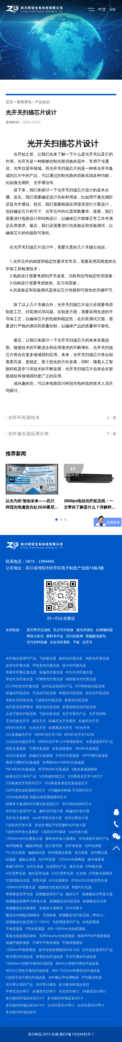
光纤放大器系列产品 (21, 811)
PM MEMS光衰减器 (20, 769)
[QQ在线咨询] (116, 812)
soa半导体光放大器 (47, 817)
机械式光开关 (89, 720)
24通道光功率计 (94, 991)
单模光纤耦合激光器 (21, 672)
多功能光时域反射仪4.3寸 (25, 1005)
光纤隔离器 (14, 845)
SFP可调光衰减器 (95, 755)
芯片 (18, 175)
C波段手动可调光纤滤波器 (25, 977)
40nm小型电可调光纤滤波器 (27, 970)
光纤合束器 (34, 866)
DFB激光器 (93, 866)
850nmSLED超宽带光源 (89, 880)
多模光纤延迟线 (76, 700)
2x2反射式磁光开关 (20, 741)
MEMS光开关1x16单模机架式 (60, 741)
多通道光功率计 (44, 991)
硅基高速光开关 (60, 727)
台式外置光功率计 (61, 1005)
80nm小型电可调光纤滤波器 (77, 963)
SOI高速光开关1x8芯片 (85, 776)
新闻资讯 (24, 101)
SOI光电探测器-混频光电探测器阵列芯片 (36, 797)
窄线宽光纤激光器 (46, 665)
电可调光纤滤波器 (19, 956)
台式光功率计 (69, 991)
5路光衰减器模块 (84, 769)
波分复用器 (53, 845)
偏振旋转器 (36, 852)
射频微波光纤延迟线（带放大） (82, 915)
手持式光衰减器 (67, 755)
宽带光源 (39, 880)
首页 (9, 101)
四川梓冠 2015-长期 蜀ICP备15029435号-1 (61, 1034)
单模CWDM (15, 866)
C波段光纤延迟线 (49, 700)
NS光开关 (82, 727)
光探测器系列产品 (66, 921)
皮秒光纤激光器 (18, 665)
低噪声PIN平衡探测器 (93, 935)
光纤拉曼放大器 (76, 817)
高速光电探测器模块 (21, 935)
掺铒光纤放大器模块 (60, 838)
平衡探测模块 (72, 942)
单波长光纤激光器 (19, 679)
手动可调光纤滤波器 (81, 956)
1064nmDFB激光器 (20, 887)
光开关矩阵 (97, 713)
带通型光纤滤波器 (49, 956)
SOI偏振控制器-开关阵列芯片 (70, 790)
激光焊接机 (84, 629)
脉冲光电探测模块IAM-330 (59, 949)
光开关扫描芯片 (55, 143)
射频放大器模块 (51, 907)
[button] (56, 519)
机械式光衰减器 (41, 755)
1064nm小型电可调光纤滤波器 (29, 963)
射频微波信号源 (94, 901)
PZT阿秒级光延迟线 (90, 686)
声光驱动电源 (91, 977)
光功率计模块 (46, 984)
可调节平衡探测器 (46, 942)
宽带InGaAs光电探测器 (57, 935)
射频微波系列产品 (49, 894)
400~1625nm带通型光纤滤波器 (76, 970)
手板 (76, 642)
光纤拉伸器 (93, 845)
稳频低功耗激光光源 (53, 887)
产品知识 (42, 101)
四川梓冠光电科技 (73, 383)
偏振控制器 (34, 845)
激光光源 (76, 866)
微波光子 (72, 894)
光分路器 (81, 852)
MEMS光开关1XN (48, 734)
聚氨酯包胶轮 (96, 636)
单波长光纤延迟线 (19, 700)
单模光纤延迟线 (71, 692)
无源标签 (49, 915)
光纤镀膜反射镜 (59, 852)
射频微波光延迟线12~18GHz (28, 921)
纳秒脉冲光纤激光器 (81, 679)
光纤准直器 (73, 845)
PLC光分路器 (15, 852)
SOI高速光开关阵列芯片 (24, 783)
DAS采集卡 (74, 907)
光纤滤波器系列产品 (97, 949)
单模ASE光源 (81, 887)
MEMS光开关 (16, 727)
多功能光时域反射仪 (74, 984)
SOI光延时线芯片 (52, 776)
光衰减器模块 (62, 748)
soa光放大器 (78, 831)
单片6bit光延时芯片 (77, 803)
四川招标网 (74, 636)
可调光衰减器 (39, 748)
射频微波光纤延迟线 (64, 901)
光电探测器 (90, 921)
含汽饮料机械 (37, 642)
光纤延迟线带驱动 (19, 706)
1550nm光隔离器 (71, 859)
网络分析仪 (35, 636)
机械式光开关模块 (62, 720)
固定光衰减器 (16, 748)
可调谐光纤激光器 (49, 679)
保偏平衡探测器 (18, 942)
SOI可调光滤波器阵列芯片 (25, 790)
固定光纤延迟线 (48, 706)
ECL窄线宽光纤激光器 (22, 686)
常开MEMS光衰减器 (53, 769)
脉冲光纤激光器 (74, 665)
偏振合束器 (27, 859)
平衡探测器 (14, 928)
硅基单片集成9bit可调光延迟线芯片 (32, 803)
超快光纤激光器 (71, 658)
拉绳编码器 (104, 629)
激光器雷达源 (38, 873)
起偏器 (11, 859)
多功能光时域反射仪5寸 (65, 998)
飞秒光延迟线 (49, 713)
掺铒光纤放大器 (51, 811)
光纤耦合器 (99, 852)
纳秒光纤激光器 (97, 658)
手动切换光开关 (18, 720)
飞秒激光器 (47, 658)
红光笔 (81, 873)
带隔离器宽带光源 (19, 894)
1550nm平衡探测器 (21, 949)
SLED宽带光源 (62, 873)
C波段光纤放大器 (19, 824)
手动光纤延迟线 (44, 692)
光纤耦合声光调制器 (63, 977)
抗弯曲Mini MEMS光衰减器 (63, 762)
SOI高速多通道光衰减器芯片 (66, 783)
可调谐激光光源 (18, 880)
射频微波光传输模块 (21, 907)
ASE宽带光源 (16, 873)
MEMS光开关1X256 (79, 734)
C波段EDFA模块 (53, 831)
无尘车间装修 (63, 629)
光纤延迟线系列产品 (57, 686)
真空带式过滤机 (39, 629)
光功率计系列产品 (19, 984)
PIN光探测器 (35, 928)
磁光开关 (39, 720)
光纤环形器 (46, 859)
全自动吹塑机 (60, 642)
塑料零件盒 (54, 636)
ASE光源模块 (58, 880)
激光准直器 (95, 859)
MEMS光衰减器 (87, 748)
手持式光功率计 (18, 991)
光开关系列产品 (74, 713)
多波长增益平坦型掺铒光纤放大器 (60, 824)
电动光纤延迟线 (97, 692)
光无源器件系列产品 (94, 838)
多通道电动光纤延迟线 (79, 706)
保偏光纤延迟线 (18, 692)
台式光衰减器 (16, 755)
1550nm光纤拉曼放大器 (24, 838)
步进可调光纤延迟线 (21, 713)
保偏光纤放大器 (77, 811)
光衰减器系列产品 (99, 741)
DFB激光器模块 (100, 873)
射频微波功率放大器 (97, 894)
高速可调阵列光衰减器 (23, 762)
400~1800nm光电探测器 (66, 928)
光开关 (91, 154)
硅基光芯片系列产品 (21, 776)
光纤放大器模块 (18, 817)
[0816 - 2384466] (116, 824)
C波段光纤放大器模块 (22, 831)
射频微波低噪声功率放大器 (26, 901)
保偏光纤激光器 (51, 672)
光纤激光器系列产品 (21, 658)
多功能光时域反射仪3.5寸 (25, 998)
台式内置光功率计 (90, 1005)
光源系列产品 (56, 866)
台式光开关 (37, 727)
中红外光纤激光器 (79, 672)
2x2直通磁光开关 (19, 734)
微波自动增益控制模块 (23, 915)
